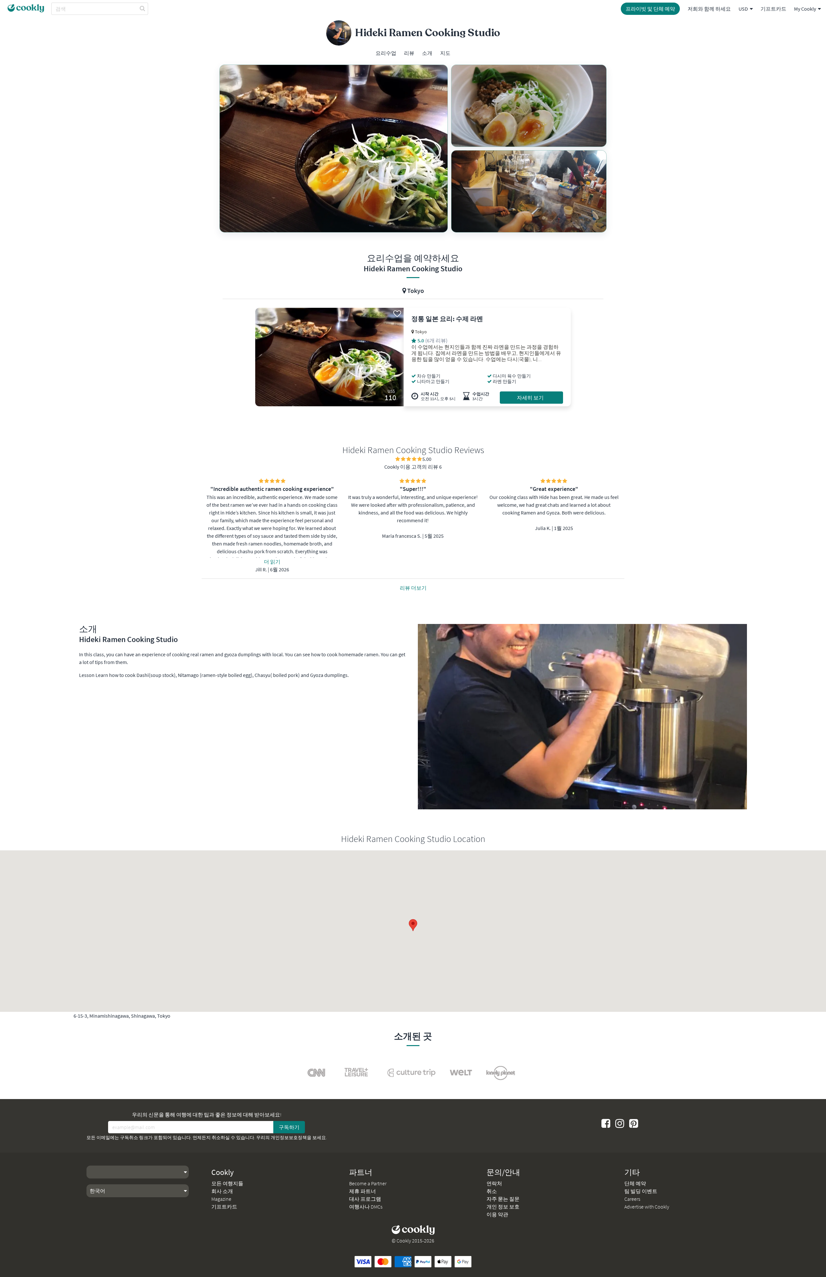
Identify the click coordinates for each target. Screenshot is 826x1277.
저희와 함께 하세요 (709, 8)
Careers (632, 1199)
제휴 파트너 (362, 1191)
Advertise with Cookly (646, 1206)
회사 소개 (222, 1191)
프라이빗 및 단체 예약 (650, 8)
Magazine (221, 1199)
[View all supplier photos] (334, 148)
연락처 (494, 1183)
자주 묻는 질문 (503, 1199)
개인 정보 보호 (503, 1206)
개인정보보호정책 (289, 1137)
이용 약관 (497, 1214)
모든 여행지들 (227, 1183)
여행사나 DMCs (365, 1206)
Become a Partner (368, 1183)
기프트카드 (773, 8)
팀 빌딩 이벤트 (640, 1191)
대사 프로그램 (365, 1199)
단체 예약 (635, 1183)
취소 (492, 1191)
